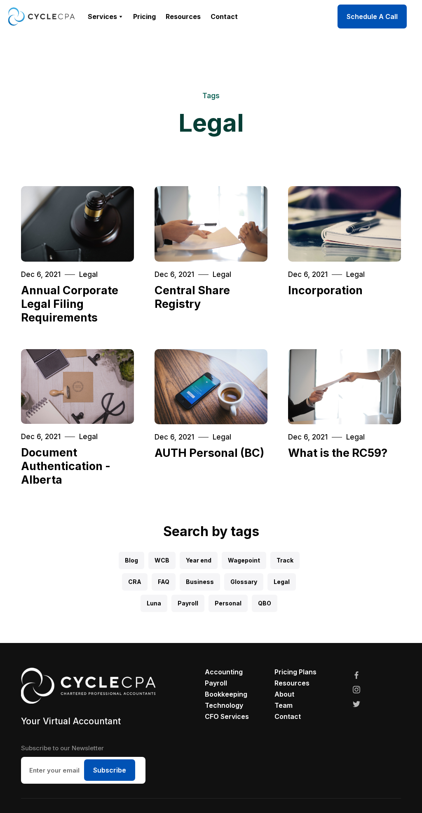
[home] (41, 16)
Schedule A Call (372, 16)
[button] (105, 16)
